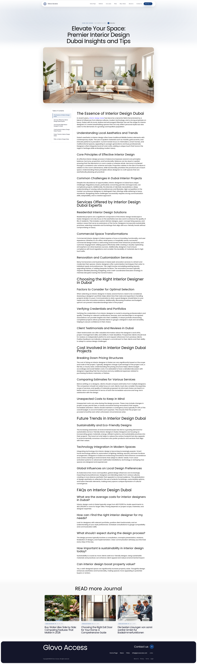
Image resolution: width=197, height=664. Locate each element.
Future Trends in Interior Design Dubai (62, 135)
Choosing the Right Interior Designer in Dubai (60, 125)
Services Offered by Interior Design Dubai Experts (61, 120)
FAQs (128, 653)
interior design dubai (96, 118)
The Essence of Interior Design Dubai (62, 115)
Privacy (142, 659)
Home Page (114, 653)
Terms (147, 659)
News (122, 653)
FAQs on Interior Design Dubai (61, 139)
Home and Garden (87, 23)
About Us (136, 659)
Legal (152, 659)
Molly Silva (112, 23)
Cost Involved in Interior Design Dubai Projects (62, 130)
